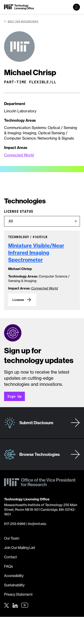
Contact (10, 557)
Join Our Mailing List (19, 547)
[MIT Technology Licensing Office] (19, 7)
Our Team (11, 538)
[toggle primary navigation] (76, 7)
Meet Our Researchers (23, 21)
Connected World (19, 155)
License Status (18, 211)
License (18, 300)
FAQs (8, 566)
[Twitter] (6, 604)
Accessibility (14, 575)
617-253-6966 (14, 524)
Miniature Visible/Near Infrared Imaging (36, 252)
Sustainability (14, 585)
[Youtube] (24, 605)
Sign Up (14, 396)
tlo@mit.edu (37, 524)
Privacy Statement (18, 594)
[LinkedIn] (15, 604)
